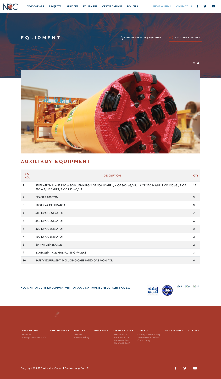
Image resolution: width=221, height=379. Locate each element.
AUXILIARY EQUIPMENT (188, 38)
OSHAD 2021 (120, 334)
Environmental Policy (148, 337)
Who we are (30, 330)
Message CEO (34, 337)
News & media (162, 6)
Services (72, 6)
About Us (26, 334)
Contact (193, 330)
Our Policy (145, 330)
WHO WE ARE (35, 6)
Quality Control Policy (149, 334)
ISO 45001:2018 (121, 343)
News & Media (174, 330)
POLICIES (132, 6)
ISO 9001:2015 (121, 337)
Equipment (90, 6)
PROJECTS (55, 6)
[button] (194, 63)
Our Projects (59, 330)
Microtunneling (81, 337)
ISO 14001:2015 (121, 340)
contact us (184, 6)
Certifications (112, 6)
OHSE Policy (144, 340)
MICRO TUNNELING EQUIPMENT (145, 38)
